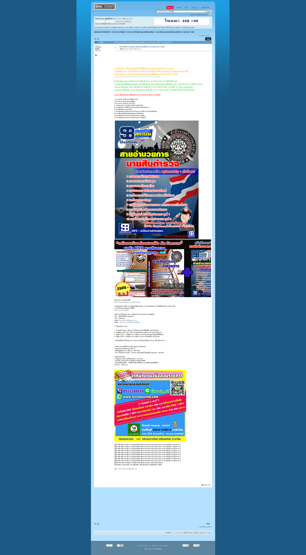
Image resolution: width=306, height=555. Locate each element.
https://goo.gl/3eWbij (121, 310)
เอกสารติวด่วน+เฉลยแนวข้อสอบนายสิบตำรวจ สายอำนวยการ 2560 (175, 32)
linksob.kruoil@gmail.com (128, 320)
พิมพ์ (208, 39)
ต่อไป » (208, 36)
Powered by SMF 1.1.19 (144, 545)
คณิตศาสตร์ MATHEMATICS (102, 32)
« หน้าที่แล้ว (202, 36)
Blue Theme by (153, 549)
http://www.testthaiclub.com (127, 469)
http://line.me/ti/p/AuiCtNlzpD (130, 322)
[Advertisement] (158, 57)
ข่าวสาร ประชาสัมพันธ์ (118, 32)
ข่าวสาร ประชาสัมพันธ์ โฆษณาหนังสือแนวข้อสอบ (140, 32)
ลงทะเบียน (129, 18)
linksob (98, 46)
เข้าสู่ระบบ (119, 18)
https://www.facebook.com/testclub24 (127, 302)
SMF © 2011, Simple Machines (160, 545)
